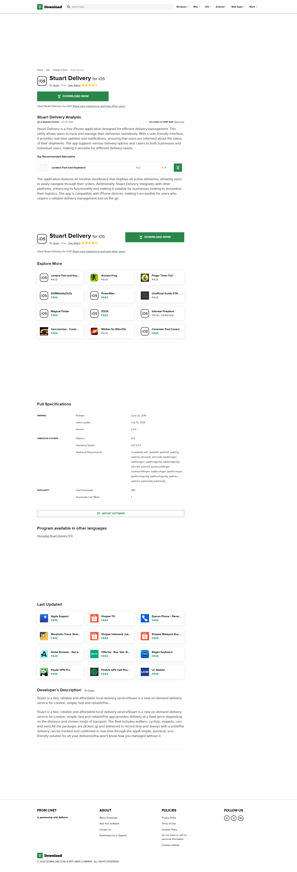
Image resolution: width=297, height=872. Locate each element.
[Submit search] (69, 7)
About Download (108, 817)
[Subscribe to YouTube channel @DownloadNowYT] (240, 818)
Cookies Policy (169, 829)
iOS (207, 7)
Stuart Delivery (77, 78)
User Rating (74, 85)
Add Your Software (109, 823)
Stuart (91, 690)
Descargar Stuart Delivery (52, 536)
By (54, 85)
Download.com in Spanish (113, 835)
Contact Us (105, 829)
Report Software (113, 513)
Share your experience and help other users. (99, 106)
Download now (76, 96)
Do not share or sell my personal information (174, 837)
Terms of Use (169, 823)
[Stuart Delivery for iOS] (42, 81)
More (252, 6)
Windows (181, 7)
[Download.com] (49, 7)
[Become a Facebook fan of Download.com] (227, 818)
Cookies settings (170, 845)
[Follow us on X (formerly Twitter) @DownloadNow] (233, 818)
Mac (195, 7)
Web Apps (237, 7)
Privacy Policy (169, 817)
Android (220, 7)
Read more (179, 122)
